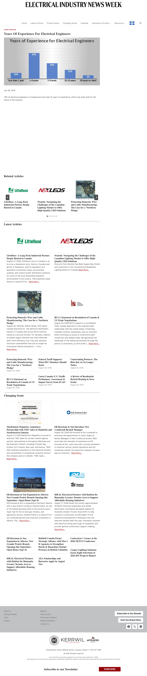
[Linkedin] (140, 626)
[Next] (96, 197)
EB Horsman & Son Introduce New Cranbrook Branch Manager (71, 428)
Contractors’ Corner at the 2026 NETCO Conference (83, 540)
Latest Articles (37, 23)
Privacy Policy (45, 614)
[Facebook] (128, 626)
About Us (7, 611)
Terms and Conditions (48, 617)
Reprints (43, 611)
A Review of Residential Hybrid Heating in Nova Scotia (82, 379)
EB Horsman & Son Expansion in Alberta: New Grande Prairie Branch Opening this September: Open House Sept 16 (28, 497)
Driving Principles (10, 614)
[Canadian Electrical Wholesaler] (11, 23)
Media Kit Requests (47, 621)
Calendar (84, 23)
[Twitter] (134, 626)
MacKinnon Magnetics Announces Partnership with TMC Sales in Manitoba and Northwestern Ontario (29, 429)
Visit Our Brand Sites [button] (130, 620)
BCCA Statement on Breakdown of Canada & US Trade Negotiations (76, 319)
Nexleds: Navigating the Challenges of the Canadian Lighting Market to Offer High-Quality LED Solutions (51, 206)
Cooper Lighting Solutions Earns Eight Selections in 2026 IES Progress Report (83, 552)
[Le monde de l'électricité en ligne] (132, 23)
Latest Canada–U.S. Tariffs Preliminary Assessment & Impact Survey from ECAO (51, 379)
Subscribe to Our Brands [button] (129, 613)
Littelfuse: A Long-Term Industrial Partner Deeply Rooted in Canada (17, 204)
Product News (53, 23)
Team (6, 617)
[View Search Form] (140, 23)
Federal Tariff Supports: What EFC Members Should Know (52, 362)
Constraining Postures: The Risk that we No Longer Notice (84, 362)
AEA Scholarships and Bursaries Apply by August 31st (51, 561)
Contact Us (44, 624)
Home (24, 23)
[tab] (47, 216)
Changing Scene (70, 23)
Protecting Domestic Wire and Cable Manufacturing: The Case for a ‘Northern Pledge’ (84, 206)
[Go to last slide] (7, 197)
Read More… (34, 281)
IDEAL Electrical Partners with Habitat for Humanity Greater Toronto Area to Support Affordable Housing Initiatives (76, 497)
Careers (7, 621)
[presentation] (18, 190)
